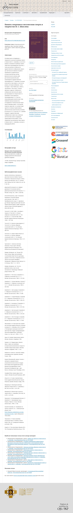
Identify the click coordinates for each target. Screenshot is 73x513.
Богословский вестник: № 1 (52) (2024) (22, 461)
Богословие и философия (57, 49)
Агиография (54, 38)
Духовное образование (56, 44)
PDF (32, 62)
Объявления (43, 12)
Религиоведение (55, 85)
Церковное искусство (56, 68)
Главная (6, 20)
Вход (69, 1)
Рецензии (53, 111)
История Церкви (55, 70)
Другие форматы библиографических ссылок (36, 82)
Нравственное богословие (57, 94)
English (53, 24)
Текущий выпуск (8, 12)
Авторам (34, 12)
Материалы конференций (57, 113)
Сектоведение (54, 57)
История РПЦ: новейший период (59, 72)
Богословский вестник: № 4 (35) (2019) (23, 448)
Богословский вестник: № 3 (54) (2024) (31, 464)
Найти (67, 12)
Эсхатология (32, 101)
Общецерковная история (57, 80)
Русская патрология (55, 40)
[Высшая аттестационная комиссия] (59, 129)
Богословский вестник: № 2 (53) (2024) (22, 472)
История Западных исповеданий (59, 78)
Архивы (12, 20)
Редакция (52, 12)
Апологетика (54, 90)
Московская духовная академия (58, 63)
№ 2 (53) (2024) (18, 20)
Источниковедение (55, 115)
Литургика (53, 59)
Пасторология (54, 117)
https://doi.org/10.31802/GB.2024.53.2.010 (15, 40)
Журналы (64, 1)
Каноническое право (56, 66)
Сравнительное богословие (57, 55)
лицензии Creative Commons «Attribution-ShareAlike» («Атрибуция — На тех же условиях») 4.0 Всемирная (38, 114)
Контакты (7, 15)
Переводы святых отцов (56, 53)
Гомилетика (54, 96)
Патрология (54, 51)
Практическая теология (56, 42)
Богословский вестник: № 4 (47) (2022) (22, 451)
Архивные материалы (56, 107)
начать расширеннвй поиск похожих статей (25, 475)
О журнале (26, 12)
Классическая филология (57, 102)
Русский (53, 26)
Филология (53, 98)
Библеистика (54, 46)
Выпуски (17, 12)
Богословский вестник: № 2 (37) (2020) (17, 458)
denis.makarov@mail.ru (10, 165)
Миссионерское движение (57, 61)
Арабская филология (56, 104)
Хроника (53, 109)
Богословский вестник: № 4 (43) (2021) (22, 454)
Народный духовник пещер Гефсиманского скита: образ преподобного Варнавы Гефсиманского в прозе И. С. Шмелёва (26, 456)
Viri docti (53, 119)
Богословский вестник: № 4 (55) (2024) (23, 440)
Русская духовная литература (36, 100)
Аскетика (53, 87)
